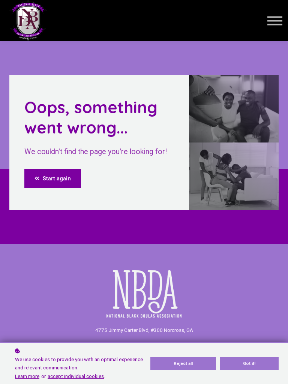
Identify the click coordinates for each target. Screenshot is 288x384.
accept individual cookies (76, 376)
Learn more (27, 376)
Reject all (183, 363)
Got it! (249, 363)
